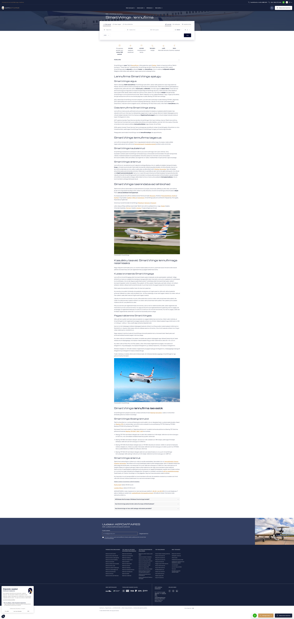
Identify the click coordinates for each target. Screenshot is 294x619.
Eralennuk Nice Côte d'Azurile (112, 555)
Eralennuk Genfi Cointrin (111, 553)
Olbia (134, 197)
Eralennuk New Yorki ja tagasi (145, 558)
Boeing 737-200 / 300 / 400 (134, 431)
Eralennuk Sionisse (126, 565)
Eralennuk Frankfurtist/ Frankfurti (145, 560)
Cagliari (129, 197)
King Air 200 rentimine (160, 567)
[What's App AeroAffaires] (283, 2)
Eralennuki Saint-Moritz (127, 553)
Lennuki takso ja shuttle (177, 566)
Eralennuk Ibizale (125, 573)
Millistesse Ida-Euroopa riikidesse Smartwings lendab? (132, 499)
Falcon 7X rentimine (159, 577)
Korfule (116, 197)
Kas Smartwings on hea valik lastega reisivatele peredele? (133, 508)
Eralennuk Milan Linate (110, 565)
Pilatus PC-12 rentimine (160, 557)
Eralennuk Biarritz (125, 561)
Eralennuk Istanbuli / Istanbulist (145, 556)
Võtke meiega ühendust (127, 608)
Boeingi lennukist (156, 412)
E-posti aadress (106, 530)
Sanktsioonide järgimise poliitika (140, 608)
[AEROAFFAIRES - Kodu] (10, 7)
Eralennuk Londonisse (126, 575)
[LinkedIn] (287, 2)
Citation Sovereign (120, 463)
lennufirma (134, 65)
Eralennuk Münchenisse (111, 571)
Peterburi (141, 203)
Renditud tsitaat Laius (159, 569)
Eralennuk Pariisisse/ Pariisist (145, 562)
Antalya (138, 208)
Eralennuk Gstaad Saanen (127, 559)
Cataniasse (140, 197)
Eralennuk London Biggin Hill (112, 569)
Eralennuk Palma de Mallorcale (112, 575)
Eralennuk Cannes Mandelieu (112, 559)
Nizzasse (152, 196)
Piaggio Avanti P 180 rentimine (161, 563)
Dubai (163, 206)
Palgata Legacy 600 (159, 575)
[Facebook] (170, 591)
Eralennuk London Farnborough (112, 567)
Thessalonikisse (166, 196)
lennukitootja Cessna (171, 461)
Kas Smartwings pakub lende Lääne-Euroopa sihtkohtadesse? (134, 504)
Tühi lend (174, 568)
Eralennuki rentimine (176, 553)
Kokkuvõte (117, 59)
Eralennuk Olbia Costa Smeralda (112, 563)
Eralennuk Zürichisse (110, 561)
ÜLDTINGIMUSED (116, 608)
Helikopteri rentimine (176, 555)
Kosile (174, 196)
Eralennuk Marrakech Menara (128, 569)
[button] (283, 8)
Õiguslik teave (108, 608)
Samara (147, 203)
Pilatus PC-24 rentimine (160, 559)
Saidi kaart (102, 608)
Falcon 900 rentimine (159, 573)
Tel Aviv (128, 208)
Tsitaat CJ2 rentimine (159, 561)
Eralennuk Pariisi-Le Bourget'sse (112, 557)
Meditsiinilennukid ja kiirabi (177, 559)
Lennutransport (175, 564)
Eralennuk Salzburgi (126, 567)
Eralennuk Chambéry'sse (127, 571)
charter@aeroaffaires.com (160, 597)
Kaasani (153, 203)
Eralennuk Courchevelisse (127, 555)
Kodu (107, 13)
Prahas (154, 65)
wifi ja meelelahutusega (171, 471)
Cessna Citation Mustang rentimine (162, 553)
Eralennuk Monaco (109, 573)
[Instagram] (173, 591)
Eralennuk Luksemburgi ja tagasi (145, 568)
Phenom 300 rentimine (160, 565)
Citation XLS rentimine (160, 571)
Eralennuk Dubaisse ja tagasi (144, 564)
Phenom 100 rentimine (160, 555)
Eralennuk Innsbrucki (126, 557)
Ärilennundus (174, 557)
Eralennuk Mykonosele (127, 563)
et (289, 2)
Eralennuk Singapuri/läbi (144, 566)
